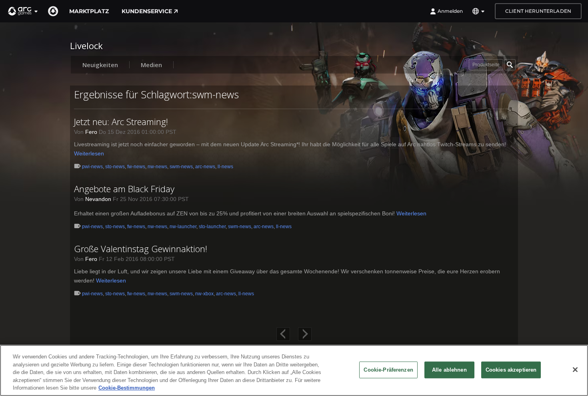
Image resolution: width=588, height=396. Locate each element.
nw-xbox (204, 294)
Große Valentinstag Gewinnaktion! (140, 249)
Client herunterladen (538, 11)
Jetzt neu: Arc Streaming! (121, 121)
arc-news (205, 166)
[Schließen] (575, 369)
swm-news (181, 166)
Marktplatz (89, 11)
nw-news (157, 166)
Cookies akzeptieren (511, 370)
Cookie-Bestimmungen (126, 388)
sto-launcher (212, 226)
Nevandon (98, 199)
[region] (294, 370)
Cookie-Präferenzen (388, 370)
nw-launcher (183, 226)
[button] (23, 11)
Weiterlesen (89, 153)
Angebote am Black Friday (124, 189)
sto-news (115, 166)
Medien (151, 65)
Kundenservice (147, 11)
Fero (91, 132)
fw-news (136, 166)
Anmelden (450, 11)
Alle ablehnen (449, 370)
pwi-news (92, 166)
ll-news (225, 166)
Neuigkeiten (100, 65)
